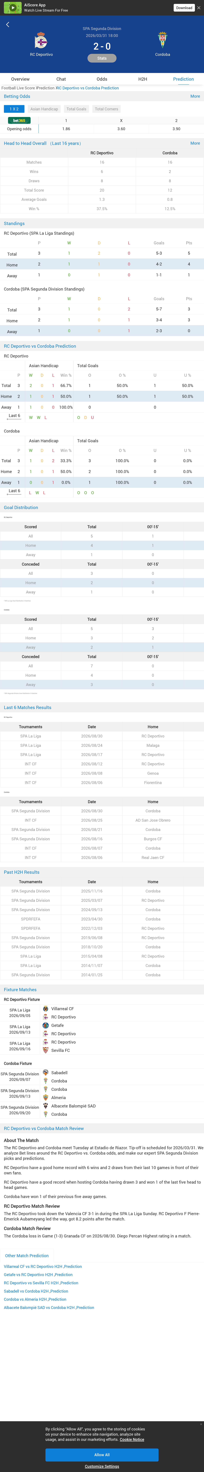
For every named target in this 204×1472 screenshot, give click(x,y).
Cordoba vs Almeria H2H (25, 1299)
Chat (61, 79)
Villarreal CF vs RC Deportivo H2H (33, 1266)
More (195, 96)
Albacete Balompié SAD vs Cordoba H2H (39, 1307)
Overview (20, 79)
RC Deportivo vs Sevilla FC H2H (31, 1282)
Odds (102, 79)
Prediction (183, 79)
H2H (142, 79)
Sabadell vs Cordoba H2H (26, 1291)
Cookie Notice (132, 1439)
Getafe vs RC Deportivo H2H (28, 1274)
